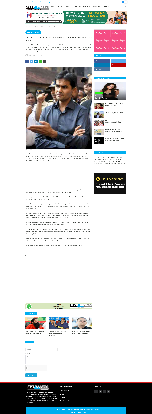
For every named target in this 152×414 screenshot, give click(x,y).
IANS (30, 55)
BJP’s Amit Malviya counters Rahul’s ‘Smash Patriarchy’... (81, 333)
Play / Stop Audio (32, 32)
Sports (62, 394)
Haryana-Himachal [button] (82, 6)
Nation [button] (60, 6)
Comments (29, 342)
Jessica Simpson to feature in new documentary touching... (114, 139)
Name (27, 346)
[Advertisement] (58, 176)
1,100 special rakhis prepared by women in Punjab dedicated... (114, 121)
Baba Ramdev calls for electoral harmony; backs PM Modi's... (35, 333)
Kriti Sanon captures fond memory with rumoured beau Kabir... (114, 113)
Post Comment (31, 375)
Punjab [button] (69, 6)
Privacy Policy (82, 412)
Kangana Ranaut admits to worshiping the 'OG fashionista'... (114, 130)
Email (61, 346)
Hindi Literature (64, 390)
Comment (28, 353)
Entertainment (64, 401)
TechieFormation (94, 409)
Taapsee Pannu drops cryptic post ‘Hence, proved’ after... (114, 104)
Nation (31, 26)
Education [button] (106, 6)
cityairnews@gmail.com (101, 161)
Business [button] (96, 6)
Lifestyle (62, 397)
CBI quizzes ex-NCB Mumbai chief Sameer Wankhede (44, 256)
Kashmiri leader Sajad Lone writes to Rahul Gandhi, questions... (57, 333)
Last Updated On (44, 2)
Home (53, 6)
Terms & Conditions (70, 412)
